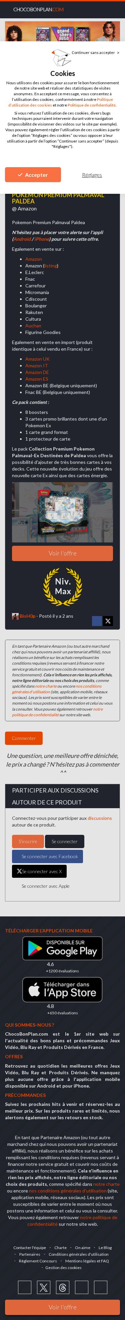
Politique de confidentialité (92, 105)
